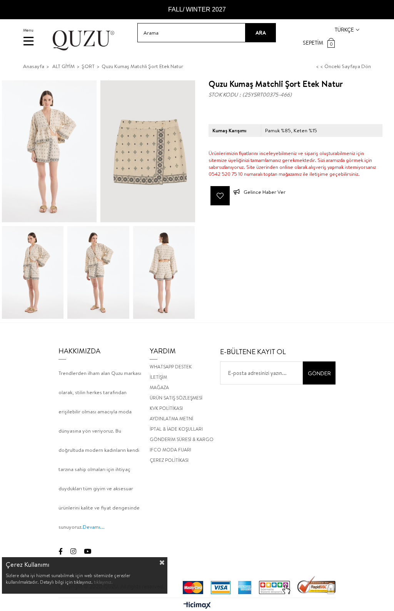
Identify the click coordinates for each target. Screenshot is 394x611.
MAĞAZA (159, 387)
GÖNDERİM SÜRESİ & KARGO (182, 439)
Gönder (319, 373)
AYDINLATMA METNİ (171, 418)
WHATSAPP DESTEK (171, 366)
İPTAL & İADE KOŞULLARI (176, 429)
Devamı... (94, 526)
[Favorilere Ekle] (220, 195)
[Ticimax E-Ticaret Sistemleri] (197, 605)
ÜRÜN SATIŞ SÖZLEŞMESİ (176, 398)
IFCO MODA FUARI (170, 449)
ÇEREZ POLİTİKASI (169, 460)
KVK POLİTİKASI (166, 408)
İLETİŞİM (158, 377)
